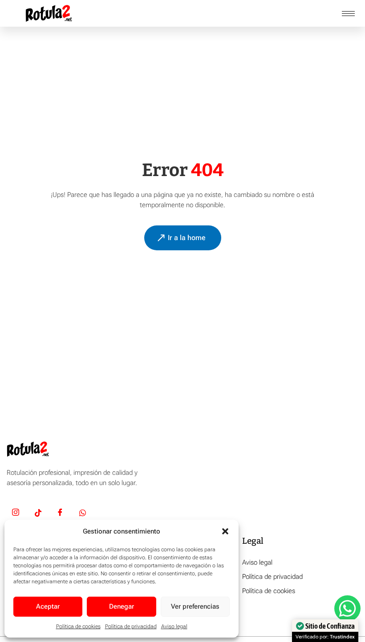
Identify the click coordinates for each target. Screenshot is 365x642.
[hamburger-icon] (348, 14)
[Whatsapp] (82, 514)
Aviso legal (174, 626)
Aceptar (48, 606)
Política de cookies (78, 626)
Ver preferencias (195, 606)
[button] (225, 531)
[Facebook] (60, 514)
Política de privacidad (131, 626)
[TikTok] (38, 514)
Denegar (121, 606)
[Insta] (15, 514)
